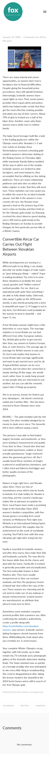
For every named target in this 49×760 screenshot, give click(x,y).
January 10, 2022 (11, 37)
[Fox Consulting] (13, 11)
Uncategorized (36, 692)
